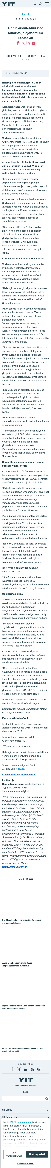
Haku (25, 1092)
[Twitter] (23, 43)
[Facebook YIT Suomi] (12, 1069)
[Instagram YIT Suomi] (39, 1069)
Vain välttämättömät (14, 1154)
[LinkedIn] (28, 43)
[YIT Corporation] (25, 1069)
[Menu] (47, 3)
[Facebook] (18, 43)
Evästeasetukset (25, 1163)
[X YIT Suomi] (19, 1069)
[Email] (33, 43)
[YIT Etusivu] (8, 4)
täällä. (21, 768)
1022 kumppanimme (20, 1122)
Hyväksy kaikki (37, 1154)
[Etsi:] (46, 1098)
